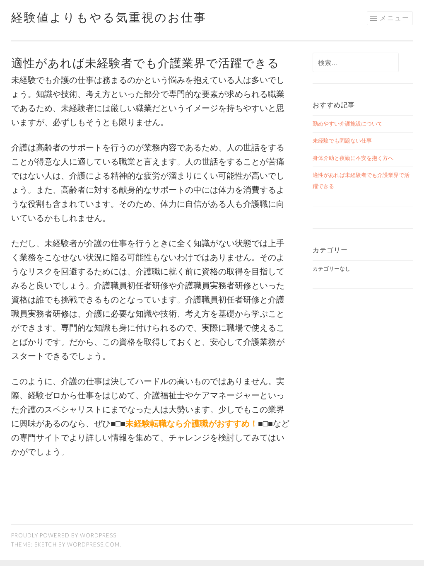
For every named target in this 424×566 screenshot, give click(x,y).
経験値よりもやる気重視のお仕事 (109, 17)
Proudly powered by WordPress (63, 535)
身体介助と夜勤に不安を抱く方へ (353, 158)
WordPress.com (93, 544)
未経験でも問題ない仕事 (342, 140)
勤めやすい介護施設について (348, 123)
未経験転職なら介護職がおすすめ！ (191, 423)
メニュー (395, 18)
